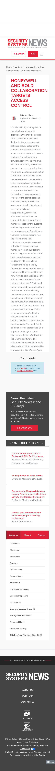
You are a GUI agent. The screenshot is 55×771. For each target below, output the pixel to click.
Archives (41, 535)
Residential (15, 556)
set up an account (25, 370)
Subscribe (19, 54)
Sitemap (22, 739)
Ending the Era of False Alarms (27, 475)
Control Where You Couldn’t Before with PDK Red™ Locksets (27, 455)
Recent (27, 535)
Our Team (27, 696)
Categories (13, 535)
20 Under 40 (15, 602)
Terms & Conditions (35, 739)
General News (16, 576)
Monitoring (14, 550)
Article (18, 67)
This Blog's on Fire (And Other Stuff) (26, 635)
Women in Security (18, 628)
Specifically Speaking (19, 596)
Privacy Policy (11, 739)
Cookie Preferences (16, 745)
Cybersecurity (16, 570)
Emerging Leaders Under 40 (22, 609)
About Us (27, 690)
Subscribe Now (24, 428)
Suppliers (14, 563)
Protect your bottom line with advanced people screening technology (26, 515)
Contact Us (27, 702)
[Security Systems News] (27, 43)
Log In (33, 54)
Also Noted (15, 583)
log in (23, 368)
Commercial (15, 543)
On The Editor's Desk (19, 589)
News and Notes (17, 622)
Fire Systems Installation (20, 615)
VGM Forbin (39, 755)
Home (9, 67)
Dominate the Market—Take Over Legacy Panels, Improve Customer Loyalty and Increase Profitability (29, 494)
